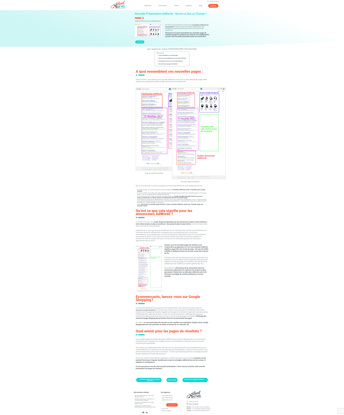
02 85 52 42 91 (214, 1)
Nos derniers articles (141, 392)
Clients (176, 5)
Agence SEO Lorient (167, 400)
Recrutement (172, 405)
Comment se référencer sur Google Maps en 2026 (144, 403)
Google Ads (140, 42)
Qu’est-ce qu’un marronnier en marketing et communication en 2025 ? (145, 407)
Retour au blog (172, 380)
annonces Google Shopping (145, 310)
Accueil (148, 49)
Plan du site (165, 408)
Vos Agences (165, 392)
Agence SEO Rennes (167, 397)
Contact (213, 6)
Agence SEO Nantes (167, 395)
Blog (200, 5)
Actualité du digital (156, 49)
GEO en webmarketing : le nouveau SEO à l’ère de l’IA (144, 396)
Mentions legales (166, 410)
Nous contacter (194, 404)
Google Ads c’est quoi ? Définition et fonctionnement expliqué (144, 399)
